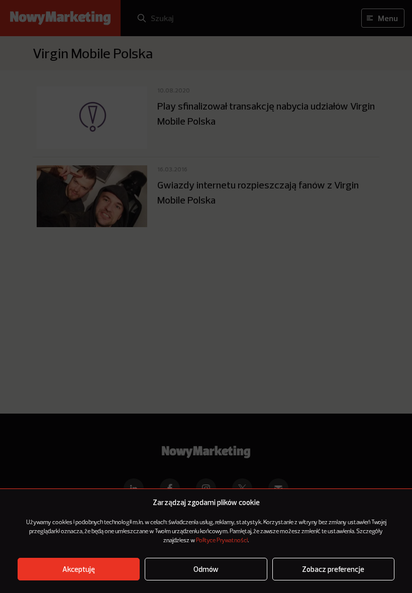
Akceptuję (78, 569)
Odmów (206, 569)
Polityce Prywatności (222, 540)
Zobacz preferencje (333, 569)
